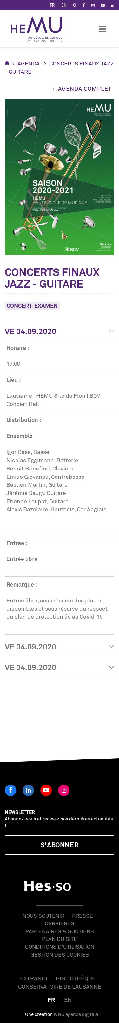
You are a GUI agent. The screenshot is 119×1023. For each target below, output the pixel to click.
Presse (82, 915)
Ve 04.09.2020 (30, 331)
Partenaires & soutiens (59, 931)
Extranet (34, 978)
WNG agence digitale (76, 1014)
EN (64, 5)
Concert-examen (32, 305)
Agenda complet (85, 88)
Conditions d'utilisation (59, 946)
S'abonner (59, 845)
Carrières (59, 923)
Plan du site (59, 939)
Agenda (28, 63)
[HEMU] (39, 28)
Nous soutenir (43, 915)
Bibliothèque (76, 978)
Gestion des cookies (59, 954)
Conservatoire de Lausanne (59, 986)
